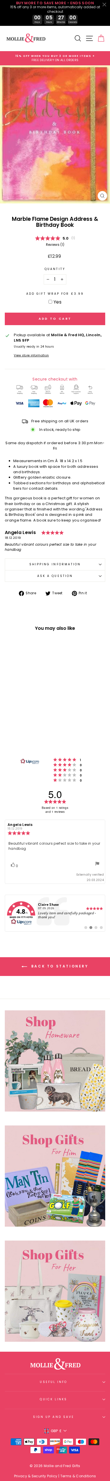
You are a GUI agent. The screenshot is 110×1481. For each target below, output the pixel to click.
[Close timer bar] (104, 4)
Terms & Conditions (78, 1476)
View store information (31, 355)
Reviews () (55, 244)
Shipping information (55, 564)
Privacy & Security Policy (36, 1476)
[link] (55, 913)
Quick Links (53, 1399)
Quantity (55, 269)
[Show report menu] (97, 864)
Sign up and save (53, 1417)
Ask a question (55, 576)
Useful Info (53, 1382)
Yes (57, 302)
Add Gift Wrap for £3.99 (55, 294)
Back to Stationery (58, 966)
